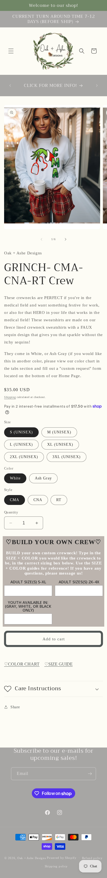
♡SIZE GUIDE (58, 664)
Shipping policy (56, 866)
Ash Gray (43, 478)
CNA (37, 500)
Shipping (10, 397)
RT (58, 500)
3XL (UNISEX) (66, 457)
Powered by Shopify (62, 857)
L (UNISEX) (21, 444)
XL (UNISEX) (60, 444)
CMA (14, 500)
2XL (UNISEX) (24, 457)
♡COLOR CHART (22, 664)
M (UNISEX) (59, 432)
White (15, 478)
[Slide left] (41, 239)
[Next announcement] (97, 85)
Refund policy (92, 858)
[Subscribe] (90, 773)
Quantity (11, 512)
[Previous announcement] (10, 85)
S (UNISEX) (21, 432)
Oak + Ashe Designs (31, 857)
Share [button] (15, 707)
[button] (11, 51)
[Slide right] (66, 239)
